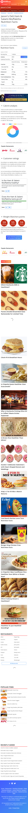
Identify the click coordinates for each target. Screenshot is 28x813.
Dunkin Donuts (4, 644)
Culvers (2, 642)
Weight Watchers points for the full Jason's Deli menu (14, 237)
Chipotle (16, 639)
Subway (2, 657)
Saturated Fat (4, 67)
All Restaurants (14, 663)
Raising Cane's (17, 652)
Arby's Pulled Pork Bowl (6, 758)
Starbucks (16, 655)
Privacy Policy (16, 808)
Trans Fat (3, 69)
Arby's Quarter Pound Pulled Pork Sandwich (10, 763)
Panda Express (4, 649)
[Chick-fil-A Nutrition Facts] (12, 150)
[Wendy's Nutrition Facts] (5, 150)
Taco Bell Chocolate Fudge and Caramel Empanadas (12, 776)
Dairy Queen (17, 642)
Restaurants (5, 4)
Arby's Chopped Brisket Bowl (7, 755)
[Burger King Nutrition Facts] (20, 252)
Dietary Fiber (4, 79)
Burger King (16, 637)
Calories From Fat (5, 59)
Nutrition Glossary (6, 790)
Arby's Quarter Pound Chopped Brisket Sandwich (11, 760)
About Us (3, 792)
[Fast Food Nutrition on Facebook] (9, 783)
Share (4, 25)
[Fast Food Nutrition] (5, 1)
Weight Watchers (14, 10)
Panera (15, 649)
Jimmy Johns (16, 644)
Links (10, 808)
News (25, 788)
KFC (1, 647)
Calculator (14, 4)
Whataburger (17, 660)
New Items (23, 4)
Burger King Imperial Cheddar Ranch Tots (10, 768)
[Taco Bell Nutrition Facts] (20, 150)
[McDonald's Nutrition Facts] (5, 252)
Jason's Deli (14, 90)
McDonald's (16, 647)
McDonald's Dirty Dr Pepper (7, 750)
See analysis (24, 57)
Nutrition (3, 10)
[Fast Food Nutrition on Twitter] (14, 783)
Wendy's (2, 660)
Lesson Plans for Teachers (19, 790)
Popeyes (2, 652)
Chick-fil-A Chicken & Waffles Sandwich (9, 748)
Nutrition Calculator (18, 788)
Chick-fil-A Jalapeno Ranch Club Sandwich (10, 773)
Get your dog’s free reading (16, 99)
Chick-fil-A (3, 639)
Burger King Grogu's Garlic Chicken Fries (9, 766)
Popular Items (21, 10)
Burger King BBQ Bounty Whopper (8, 771)
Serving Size (4, 54)
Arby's (2, 637)
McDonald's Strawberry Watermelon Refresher (11, 753)
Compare (25, 48)
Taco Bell (16, 657)
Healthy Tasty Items (12, 792)
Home (2, 788)
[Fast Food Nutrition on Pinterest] (12, 783)
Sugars (3, 82)
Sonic (2, 655)
